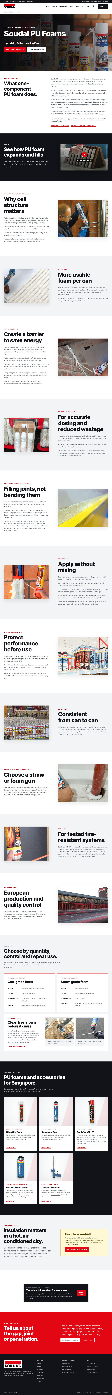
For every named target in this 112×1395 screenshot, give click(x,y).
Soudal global (91, 1369)
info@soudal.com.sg (96, 1)
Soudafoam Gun (49, 1132)
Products (54, 6)
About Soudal (91, 1363)
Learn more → (11, 1147)
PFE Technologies (92, 1372)
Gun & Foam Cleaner (14, 1031)
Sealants (22, 1)
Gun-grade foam (20, 982)
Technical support (67, 1366)
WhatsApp (105, 1)
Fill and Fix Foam (14, 1132)
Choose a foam (81, 1293)
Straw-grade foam (74, 982)
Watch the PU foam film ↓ (60, 126)
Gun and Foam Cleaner (17, 1187)
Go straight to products (15, 49)
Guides (71, 6)
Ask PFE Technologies (70, 1340)
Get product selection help (77, 1249)
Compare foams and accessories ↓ (83, 126)
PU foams (13, 1)
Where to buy (79, 6)
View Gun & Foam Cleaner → (17, 1046)
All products (40, 1375)
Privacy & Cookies (92, 1366)
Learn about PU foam (36, 49)
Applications (63, 6)
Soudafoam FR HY (64, 847)
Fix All (6, 1)
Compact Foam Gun (50, 1187)
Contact (103, 6)
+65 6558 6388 (86, 1)
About (87, 6)
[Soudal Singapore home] (13, 1364)
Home (5, 12)
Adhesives (30, 1)
